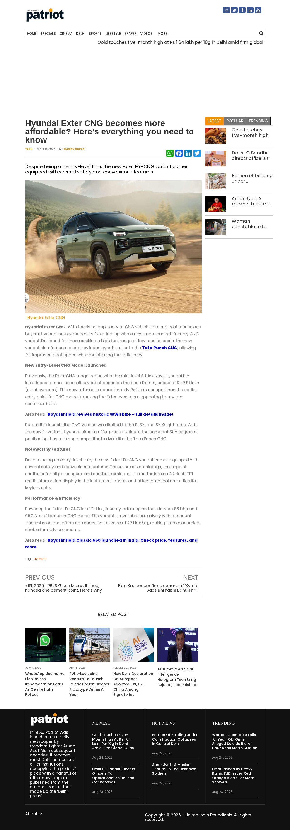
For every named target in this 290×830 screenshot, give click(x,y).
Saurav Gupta (73, 149)
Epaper (131, 33)
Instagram (223, 12)
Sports (95, 33)
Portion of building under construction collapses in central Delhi (252, 178)
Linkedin (247, 12)
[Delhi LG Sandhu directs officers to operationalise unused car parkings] (215, 158)
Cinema (65, 33)
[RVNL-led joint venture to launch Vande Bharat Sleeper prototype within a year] (89, 646)
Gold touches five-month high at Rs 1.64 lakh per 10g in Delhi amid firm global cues (171, 42)
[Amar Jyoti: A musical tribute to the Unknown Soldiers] (215, 204)
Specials (48, 33)
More (162, 33)
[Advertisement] (143, 79)
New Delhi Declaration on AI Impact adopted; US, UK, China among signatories (133, 684)
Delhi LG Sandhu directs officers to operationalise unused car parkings (252, 155)
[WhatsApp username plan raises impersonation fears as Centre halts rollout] (45, 646)
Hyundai (40, 559)
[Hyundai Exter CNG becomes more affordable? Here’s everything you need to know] (113, 246)
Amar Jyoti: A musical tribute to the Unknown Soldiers (252, 201)
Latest (214, 121)
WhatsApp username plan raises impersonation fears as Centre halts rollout (44, 684)
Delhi (80, 33)
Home (32, 33)
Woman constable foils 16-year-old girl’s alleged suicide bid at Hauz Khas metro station (251, 223)
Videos (146, 33)
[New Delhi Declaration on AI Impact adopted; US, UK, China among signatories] (133, 646)
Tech (28, 149)
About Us (34, 814)
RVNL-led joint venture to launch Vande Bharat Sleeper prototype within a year (89, 684)
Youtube (255, 12)
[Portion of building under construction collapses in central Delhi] (215, 181)
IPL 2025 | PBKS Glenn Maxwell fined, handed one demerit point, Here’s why (63, 588)
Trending (258, 121)
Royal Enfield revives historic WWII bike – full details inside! (111, 414)
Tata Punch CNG (159, 348)
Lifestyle (113, 33)
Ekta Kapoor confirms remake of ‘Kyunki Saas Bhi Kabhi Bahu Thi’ (158, 588)
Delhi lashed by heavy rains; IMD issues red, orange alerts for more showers (233, 775)
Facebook (239, 12)
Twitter (231, 12)
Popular (235, 121)
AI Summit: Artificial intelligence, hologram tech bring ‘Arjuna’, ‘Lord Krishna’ (177, 677)
